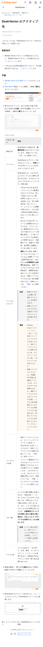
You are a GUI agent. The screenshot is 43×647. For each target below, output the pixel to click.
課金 (21, 155)
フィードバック (25, 634)
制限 (29, 284)
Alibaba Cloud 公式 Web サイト (17, 80)
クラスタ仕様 (32, 481)
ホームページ (6, 13)
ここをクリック (10, 61)
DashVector (16, 13)
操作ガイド (25, 13)
